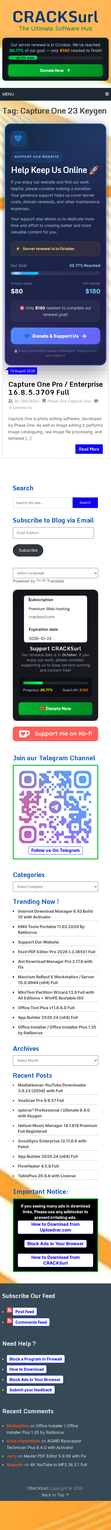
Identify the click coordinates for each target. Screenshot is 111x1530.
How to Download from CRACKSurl (55, 1260)
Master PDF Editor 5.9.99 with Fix (55, 1456)
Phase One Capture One (69, 401)
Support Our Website (38, 942)
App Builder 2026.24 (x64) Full (48, 1017)
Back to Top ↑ (55, 1494)
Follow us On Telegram (55, 850)
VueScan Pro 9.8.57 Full (41, 1100)
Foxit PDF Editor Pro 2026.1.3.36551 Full (56, 951)
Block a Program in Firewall (35, 1358)
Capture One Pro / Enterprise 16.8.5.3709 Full (55, 388)
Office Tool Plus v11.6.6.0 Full (46, 1007)
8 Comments (20, 407)
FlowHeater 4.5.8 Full (38, 1166)
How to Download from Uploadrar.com (55, 1227)
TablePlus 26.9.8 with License (47, 1175)
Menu (8, 94)
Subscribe (28, 550)
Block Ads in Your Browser (55, 1243)
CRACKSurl (55, 16)
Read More (89, 449)
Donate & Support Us (55, 335)
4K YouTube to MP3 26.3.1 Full (58, 1464)
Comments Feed (31, 1322)
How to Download (26, 1369)
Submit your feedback (30, 1389)
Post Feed (24, 1311)
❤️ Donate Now (55, 708)
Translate (55, 580)
